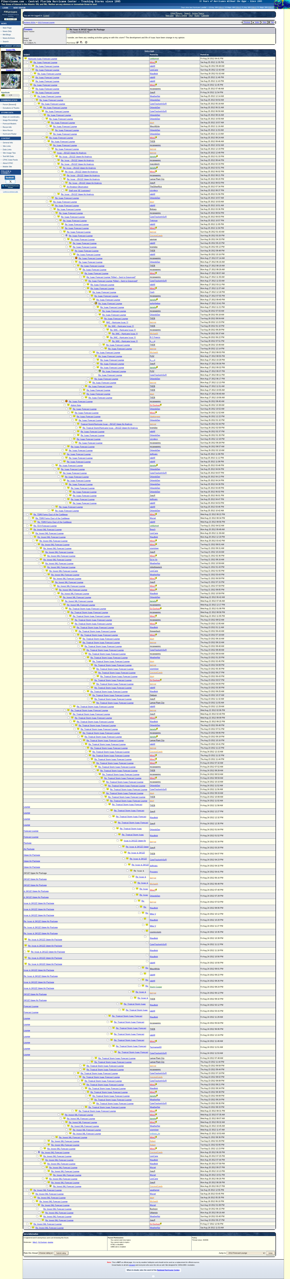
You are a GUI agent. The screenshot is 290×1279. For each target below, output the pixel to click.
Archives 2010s (30, 22)
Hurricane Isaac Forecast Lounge (42, 59)
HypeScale (5, 92)
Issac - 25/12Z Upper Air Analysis (71, 153)
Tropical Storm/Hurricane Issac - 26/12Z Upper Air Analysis (106, 424)
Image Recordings (10, 120)
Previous (247, 22)
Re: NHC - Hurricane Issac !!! (121, 326)
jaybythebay (155, 303)
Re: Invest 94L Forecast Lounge (48, 529)
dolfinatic (154, 454)
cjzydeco (154, 190)
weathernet (154, 1190)
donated (132, 1265)
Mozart (153, 518)
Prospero (28, 29)
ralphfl (152, 66)
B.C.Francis (155, 337)
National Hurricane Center (168, 1270)
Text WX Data (8, 156)
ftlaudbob (154, 73)
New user (170, 15)
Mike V (153, 914)
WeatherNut (155, 96)
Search (6, 41)
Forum (5, 104)
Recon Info (7, 127)
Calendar (205, 15)
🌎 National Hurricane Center (10, 186)
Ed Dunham (42, 1242)
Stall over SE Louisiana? (79, 190)
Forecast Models (9, 124)
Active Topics (198, 13)
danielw (50, 1242)
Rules (197, 15)
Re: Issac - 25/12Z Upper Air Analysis (75, 157)
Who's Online (181, 15)
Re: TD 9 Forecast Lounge (45, 526)
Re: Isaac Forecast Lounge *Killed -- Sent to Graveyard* (111, 277)
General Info (8, 143)
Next (265, 22)
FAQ (191, 15)
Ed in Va (153, 559)
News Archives (9, 38)
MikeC (35, 1242)
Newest (12, 104)
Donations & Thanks (11, 108)
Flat (272, 22)
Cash (152, 292)
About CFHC (8, 163)
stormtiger (154, 548)
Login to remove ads (10, 192)
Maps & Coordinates (11, 117)
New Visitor (19, 7)
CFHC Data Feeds (10, 160)
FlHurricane (10, 12)
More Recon (8, 130)
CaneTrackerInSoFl (158, 104)
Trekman (154, 220)
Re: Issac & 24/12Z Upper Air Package (41, 921)
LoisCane (154, 70)
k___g (152, 341)
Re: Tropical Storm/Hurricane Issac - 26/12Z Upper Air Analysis (110, 428)
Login (5, 7)
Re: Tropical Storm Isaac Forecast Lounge (87, 609)
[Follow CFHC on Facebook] (10, 177)
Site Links (7, 146)
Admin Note (76, 405)
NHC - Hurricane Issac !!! (117, 322)
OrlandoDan (155, 100)
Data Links (7, 150)
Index (257, 22)
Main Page (7, 28)
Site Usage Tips (9, 153)
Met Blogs (7, 35)
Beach (152, 529)
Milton (221, 7)
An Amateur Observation (77, 187)
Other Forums (176, 13)
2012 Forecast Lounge (46, 22)
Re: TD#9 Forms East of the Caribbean (51, 514)
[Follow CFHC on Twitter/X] (10, 181)
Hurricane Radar (9, 134)
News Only (7, 31)
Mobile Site (7, 167)
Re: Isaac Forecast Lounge (45, 62)
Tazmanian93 (155, 1047)
